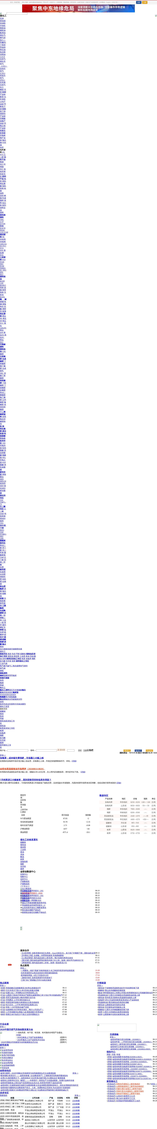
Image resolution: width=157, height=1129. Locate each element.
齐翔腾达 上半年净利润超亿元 (18, 1000)
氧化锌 (3, 419)
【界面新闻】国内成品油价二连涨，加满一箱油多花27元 (44, 963)
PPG (4, 458)
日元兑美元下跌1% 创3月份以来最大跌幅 (22, 990)
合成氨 (3, 610)
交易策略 (114, 1034)
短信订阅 (138, 751)
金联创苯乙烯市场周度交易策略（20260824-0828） (130, 1049)
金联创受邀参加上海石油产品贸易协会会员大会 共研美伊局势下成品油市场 (31, 1083)
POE (2, 255)
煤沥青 (16, 656)
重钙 (4, 625)
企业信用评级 (7, 1063)
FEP (6, 695)
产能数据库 (25, 881)
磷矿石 (3, 627)
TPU (2, 523)
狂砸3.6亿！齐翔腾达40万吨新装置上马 (22, 993)
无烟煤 (14, 649)
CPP (1, 283)
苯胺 (4, 474)
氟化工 (3, 687)
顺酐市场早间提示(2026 (31, 898)
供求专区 (4, 1093)
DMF (2, 514)
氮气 (5, 666)
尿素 (2, 598)
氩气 (9, 666)
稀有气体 (22, 666)
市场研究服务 (7, 1053)
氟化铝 (4, 692)
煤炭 (2, 647)
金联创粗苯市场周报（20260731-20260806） (130, 1076)
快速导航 (17, 2)
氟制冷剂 (9, 699)
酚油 (22, 857)
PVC (4, 246)
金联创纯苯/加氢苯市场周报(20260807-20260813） (133, 1066)
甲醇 (18, 654)
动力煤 (3, 649)
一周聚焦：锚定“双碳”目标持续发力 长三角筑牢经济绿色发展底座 (47, 970)
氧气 (2, 666)
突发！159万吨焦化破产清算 (17, 1007)
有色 (2, 680)
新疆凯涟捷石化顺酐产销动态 (34, 912)
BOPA (2, 297)
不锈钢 (6, 678)
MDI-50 (3, 481)
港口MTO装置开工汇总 (125, 1098)
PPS (1, 272)
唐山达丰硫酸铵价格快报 (115, 990)
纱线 (2, 188)
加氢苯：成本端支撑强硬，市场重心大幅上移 (22, 758)
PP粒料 (3, 239)
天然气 (3, 59)
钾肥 (2, 630)
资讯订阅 (127, 751)
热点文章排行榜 (28, 886)
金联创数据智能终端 (35, 2)
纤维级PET (3, 166)
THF (2, 532)
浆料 (2, 521)
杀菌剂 (23, 704)
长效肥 (3, 572)
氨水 (4, 644)
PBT (1, 264)
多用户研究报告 (8, 1055)
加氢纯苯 (24, 862)
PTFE (2, 695)
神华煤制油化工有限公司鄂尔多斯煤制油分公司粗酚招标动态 (128, 993)
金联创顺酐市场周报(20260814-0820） (128, 1057)
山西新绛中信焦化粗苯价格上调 (116, 1014)
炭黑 (4, 417)
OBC (2, 220)
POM (2, 266)
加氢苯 (28, 659)
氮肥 (2, 589)
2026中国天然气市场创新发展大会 (16, 1029)
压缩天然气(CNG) (3, 71)
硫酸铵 (23, 654)
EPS (1, 250)
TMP (2, 502)
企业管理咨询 (7, 1050)
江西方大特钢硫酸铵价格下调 (117, 1010)
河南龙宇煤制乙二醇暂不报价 (128, 1094)
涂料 (2, 193)
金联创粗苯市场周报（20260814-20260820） (130, 1062)
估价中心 (24, 879)
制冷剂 (3, 699)
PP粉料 (3, 242)
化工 (2, 87)
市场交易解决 (7, 1058)
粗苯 (23, 659)
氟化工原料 (4, 690)
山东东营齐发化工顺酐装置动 (34, 908)
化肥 (2, 567)
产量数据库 (25, 884)
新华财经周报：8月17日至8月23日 (35, 975)
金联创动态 (5, 1070)
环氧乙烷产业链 (3, 125)
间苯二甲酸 (3, 562)
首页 (11, 2)
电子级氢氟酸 (11, 697)
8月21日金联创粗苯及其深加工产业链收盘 (122, 1000)
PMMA (3, 268)
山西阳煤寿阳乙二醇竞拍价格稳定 (130, 1086)
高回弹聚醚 (3, 452)
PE (3, 237)
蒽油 (27, 656)
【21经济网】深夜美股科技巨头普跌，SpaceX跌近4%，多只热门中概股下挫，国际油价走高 (58, 953)
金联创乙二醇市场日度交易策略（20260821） (128, 1044)
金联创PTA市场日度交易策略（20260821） (127, 1047)
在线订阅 (114, 2)
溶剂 (2, 196)
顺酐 (33, 659)
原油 (2, 21)
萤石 (11, 690)
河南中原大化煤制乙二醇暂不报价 (130, 1091)
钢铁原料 (3, 673)
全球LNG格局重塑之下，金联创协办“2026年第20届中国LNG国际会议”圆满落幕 (33, 1078)
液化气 (3, 35)
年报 (118, 1054)
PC (1, 270)
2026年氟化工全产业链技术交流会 (31, 1040)
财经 (3, 990)
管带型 (10, 675)
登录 (138, 2)
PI (4, 228)
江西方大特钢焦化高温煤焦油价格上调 (124, 995)
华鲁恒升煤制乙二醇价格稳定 (128, 1084)
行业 (3, 993)
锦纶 (4, 186)
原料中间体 (15, 704)
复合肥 (3, 586)
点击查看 (76, 1101)
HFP (14, 695)
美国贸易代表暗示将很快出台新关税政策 (22, 1002)
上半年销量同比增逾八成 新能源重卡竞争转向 (24, 1012)
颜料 (2, 200)
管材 (2, 287)
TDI (3, 443)
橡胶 (2, 354)
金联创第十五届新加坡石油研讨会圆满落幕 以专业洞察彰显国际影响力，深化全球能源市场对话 (39, 1085)
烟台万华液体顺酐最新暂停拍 (34, 903)
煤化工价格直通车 (29, 839)
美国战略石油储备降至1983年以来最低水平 (23, 988)
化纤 (2, 147)
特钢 (2, 678)
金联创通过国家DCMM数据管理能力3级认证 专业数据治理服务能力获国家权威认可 (35, 1090)
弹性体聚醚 (3, 467)
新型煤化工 (112, 1081)
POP (1, 228)
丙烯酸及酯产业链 (3, 121)
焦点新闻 (4, 983)
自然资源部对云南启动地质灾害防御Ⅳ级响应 (39, 973)
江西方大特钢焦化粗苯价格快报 (116, 1012)
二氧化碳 (14, 666)
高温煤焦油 (103, 995)
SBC (2, 373)
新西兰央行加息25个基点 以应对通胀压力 (22, 1014)
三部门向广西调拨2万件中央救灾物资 (36, 980)
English (108, 2)
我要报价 (3, 1095)
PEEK (2, 230)
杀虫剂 (8, 704)
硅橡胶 (3, 390)
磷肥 (2, 613)
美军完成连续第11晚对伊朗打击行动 (20, 998)
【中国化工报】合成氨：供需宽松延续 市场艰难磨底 (42, 955)
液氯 (4, 304)
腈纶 (4, 181)
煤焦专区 (3, 654)
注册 (144, 2)
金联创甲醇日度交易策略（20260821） (126, 1039)
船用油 (3, 33)
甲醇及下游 (3, 106)
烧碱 (2, 302)
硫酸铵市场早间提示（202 (32, 891)
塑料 (2, 212)
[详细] (74, 761)
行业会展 (4, 1024)
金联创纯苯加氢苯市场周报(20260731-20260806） (132, 1071)
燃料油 (3, 30)
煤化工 (3, 651)
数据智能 (66, 2)
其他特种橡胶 (3, 407)
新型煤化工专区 (22, 661)
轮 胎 (2, 426)
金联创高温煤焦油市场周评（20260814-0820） (22, 769)
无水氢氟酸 (17, 690)
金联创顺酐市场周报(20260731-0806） (128, 1074)
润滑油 (3, 54)
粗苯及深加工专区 (13, 659)
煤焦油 (10, 656)
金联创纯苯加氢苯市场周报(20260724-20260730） (132, 1079)
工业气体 (3, 663)
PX (3, 152)
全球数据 (102, 2)
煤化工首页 (4, 706)
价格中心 (52, 2)
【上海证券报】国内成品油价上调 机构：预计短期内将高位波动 (47, 958)
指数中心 (24, 877)
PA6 (4, 260)
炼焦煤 (8, 649)
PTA (1, 155)
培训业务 (5, 1068)
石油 (2, 18)
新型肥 (3, 569)
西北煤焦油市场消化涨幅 (119, 1002)
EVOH (2, 224)
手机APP (45, 2)
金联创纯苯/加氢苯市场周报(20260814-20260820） (133, 1059)
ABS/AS (3, 244)
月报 (113, 1054)
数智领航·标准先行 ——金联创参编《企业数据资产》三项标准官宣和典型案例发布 (34, 1076)
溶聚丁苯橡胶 (3, 375)
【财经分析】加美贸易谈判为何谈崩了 (36, 978)
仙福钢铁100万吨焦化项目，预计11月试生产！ (25, 1010)
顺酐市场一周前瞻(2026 (31, 900)
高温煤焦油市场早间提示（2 (33, 905)
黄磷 (2, 642)
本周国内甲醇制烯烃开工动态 (128, 1101)
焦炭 (14, 654)
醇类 (2, 97)
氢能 (2, 683)
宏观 (3, 988)
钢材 (2, 675)
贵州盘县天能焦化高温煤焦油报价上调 (120, 998)
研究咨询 (73, 2)
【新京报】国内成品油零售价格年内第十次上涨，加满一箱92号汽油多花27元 (52, 960)
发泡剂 (3, 483)
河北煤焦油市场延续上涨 (115, 1007)
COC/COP (4, 232)
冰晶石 (10, 692)
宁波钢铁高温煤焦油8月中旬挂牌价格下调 (122, 988)
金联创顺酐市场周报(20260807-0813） (128, 1064)
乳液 (4, 198)
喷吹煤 (19, 649)
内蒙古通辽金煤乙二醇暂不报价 (129, 1089)
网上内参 (25, 2)
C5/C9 (2, 57)
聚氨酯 (3, 438)
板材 (15, 675)
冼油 (22, 854)
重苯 (14, 661)
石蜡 (4, 52)
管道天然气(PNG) (3, 77)
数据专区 (104, 795)
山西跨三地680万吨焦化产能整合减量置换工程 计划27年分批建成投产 (34, 995)
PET (1, 274)
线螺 (5, 675)
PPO (4, 270)
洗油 (32, 656)
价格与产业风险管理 (92, 2)
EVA (2, 248)
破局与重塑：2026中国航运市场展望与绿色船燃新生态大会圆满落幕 (28, 1073)
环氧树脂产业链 (3, 137)
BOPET (3, 285)
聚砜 (2, 226)
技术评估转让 (7, 1060)
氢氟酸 (3, 697)
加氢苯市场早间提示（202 (32, 896)
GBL (2, 538)
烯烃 (2, 90)
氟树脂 (15, 692)
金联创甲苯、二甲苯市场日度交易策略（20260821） (131, 1042)
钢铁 (2, 671)
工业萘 (22, 656)
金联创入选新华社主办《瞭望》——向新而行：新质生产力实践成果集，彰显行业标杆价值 (37, 1080)
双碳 (2, 685)
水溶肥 (3, 574)
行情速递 (101, 983)
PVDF (10, 695)
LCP (1, 222)
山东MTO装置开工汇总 (125, 1096)
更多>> (3, 755)
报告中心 (111, 1052)
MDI (2, 486)
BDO (2, 530)
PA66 (2, 262)
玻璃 (4, 311)
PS (1, 246)
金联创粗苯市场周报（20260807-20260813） (130, 1069)
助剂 (4, 205)
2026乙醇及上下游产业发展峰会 (30, 1037)
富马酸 (3, 661)
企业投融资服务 (8, 1065)
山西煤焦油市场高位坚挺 (115, 1005)
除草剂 (3, 704)
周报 (108, 1054)
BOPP (2, 281)
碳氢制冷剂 (17, 699)
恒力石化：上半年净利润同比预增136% (22, 1005)
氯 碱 (3, 299)
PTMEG (3, 534)
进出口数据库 (25, 889)
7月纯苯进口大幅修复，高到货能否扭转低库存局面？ (25, 780)
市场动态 (111, 1084)
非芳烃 (8, 661)
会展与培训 (80, 2)
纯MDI (2, 518)
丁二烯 (3, 412)
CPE (4, 352)
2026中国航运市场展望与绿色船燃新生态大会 (19, 1042)
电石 (2, 306)
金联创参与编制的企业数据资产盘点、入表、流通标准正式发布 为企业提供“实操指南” (36, 1088)
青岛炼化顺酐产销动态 (31, 910)
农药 (2, 702)
